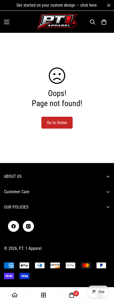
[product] (14, 295)
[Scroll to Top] (104, 275)
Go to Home (57, 122)
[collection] (43, 295)
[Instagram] (28, 226)
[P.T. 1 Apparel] (57, 22)
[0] (104, 22)
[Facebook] (13, 226)
